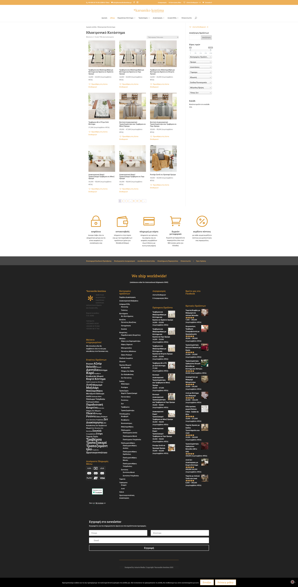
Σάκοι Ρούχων (126, 355)
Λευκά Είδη (172, 18)
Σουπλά (96, 430)
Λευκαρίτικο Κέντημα (96, 382)
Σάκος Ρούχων (101, 416)
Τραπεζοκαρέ (96, 442)
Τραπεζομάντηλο (97, 447)
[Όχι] (295, 582)
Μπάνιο (122, 338)
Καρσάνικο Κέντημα (125, 18)
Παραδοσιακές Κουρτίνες (131, 335)
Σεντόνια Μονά (129, 472)
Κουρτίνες (123, 332)
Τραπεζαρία (143, 18)
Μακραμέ (97, 384)
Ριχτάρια (124, 387)
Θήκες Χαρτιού (126, 344)
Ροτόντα (91, 416)
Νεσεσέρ (124, 307)
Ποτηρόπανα (126, 325)
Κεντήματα (123, 313)
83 (137, 201)
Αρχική (104, 18)
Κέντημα (103, 370)
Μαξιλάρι (92, 387)
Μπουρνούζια (126, 348)
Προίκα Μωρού (125, 365)
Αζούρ (98, 363)
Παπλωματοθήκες (128, 443)
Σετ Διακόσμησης (97, 420)
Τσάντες (124, 310)
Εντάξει (207, 582)
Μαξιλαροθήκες (94, 390)
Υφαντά (122, 479)
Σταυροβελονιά (91, 434)
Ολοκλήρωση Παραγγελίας (167, 261)
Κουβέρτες (125, 420)
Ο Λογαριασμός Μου (160, 298)
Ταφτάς (89, 436)
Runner (89, 363)
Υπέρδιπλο (95, 450)
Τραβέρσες (125, 407)
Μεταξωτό (90, 393)
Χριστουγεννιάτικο (96, 452)
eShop (112, 18)
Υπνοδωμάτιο (124, 414)
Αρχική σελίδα (91, 27)
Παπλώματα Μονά (130, 436)
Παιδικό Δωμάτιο (126, 358)
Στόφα (99, 433)
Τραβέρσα (94, 439)
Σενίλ (87, 420)
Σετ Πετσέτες (96, 428)
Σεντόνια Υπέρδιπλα (96, 420)
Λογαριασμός (162, 2)
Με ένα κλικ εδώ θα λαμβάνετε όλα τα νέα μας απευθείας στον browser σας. (97, 348)
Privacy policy (226, 582)
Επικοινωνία (187, 18)
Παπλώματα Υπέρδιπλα (132, 439)
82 (134, 201)
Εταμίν (123, 485)
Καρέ (90, 373)
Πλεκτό (90, 413)
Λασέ (88, 382)
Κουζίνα (122, 319)
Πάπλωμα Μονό (96, 396)
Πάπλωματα (125, 430)
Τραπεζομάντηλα (127, 410)
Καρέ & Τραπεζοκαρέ (129, 393)
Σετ (122, 403)
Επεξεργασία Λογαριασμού (124, 261)
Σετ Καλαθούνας (127, 374)
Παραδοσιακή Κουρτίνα (94, 406)
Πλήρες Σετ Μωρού (93, 411)
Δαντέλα (92, 370)
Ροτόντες (124, 400)
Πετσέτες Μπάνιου (128, 351)
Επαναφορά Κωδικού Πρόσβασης (99, 261)
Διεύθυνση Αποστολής (146, 261)
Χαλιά (121, 492)
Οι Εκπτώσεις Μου (175, 2)
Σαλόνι (122, 381)
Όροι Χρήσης (201, 261)
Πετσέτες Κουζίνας (128, 322)
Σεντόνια (124, 469)
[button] (101, 85)
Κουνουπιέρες (126, 423)
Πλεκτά (122, 361)
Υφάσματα (123, 482)
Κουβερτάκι (125, 367)
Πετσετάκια (125, 397)
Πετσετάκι (101, 408)
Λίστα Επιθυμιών (159, 295)
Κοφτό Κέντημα (95, 378)
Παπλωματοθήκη (92, 402)
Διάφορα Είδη (124, 304)
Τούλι (95, 436)
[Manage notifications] (292, 582)
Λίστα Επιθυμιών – (193, 2)
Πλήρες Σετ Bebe (127, 371)
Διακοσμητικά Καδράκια (128, 301)
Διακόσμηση (157, 18)
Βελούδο (91, 366)
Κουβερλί (124, 416)
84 (141, 201)
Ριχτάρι (99, 413)
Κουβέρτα (97, 373)
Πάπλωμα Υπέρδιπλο (95, 399)
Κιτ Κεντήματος (127, 316)
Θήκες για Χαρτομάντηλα (130, 341)
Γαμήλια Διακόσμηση (127, 297)
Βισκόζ (99, 367)
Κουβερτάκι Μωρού (94, 376)
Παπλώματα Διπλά (130, 433)
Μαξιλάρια (125, 384)
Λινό (89, 384)
